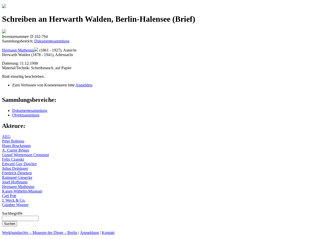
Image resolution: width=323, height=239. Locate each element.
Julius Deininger (15, 168)
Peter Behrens (13, 141)
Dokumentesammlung (51, 41)
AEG (6, 136)
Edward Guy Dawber (19, 164)
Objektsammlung (25, 115)
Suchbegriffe (12, 213)
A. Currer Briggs (15, 150)
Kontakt (108, 232)
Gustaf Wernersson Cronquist (25, 155)
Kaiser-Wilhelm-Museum (22, 191)
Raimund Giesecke (17, 177)
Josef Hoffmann (15, 182)
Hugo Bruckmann (16, 146)
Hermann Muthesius (18, 50)
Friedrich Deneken (17, 173)
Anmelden (83, 85)
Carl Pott (9, 196)
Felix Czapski (13, 159)
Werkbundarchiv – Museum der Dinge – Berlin (39, 232)
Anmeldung (89, 232)
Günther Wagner (15, 205)
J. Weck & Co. (13, 200)
